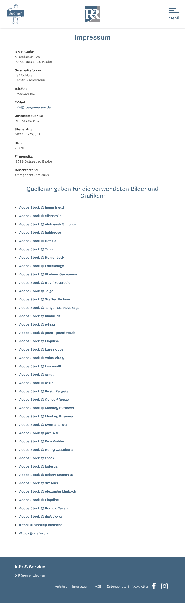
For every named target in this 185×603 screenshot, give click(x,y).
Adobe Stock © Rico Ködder (42, 441)
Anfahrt (61, 586)
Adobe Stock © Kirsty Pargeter (44, 391)
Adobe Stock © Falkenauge (41, 266)
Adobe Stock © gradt (36, 375)
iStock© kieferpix (33, 533)
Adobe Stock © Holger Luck (41, 258)
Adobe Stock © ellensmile (40, 216)
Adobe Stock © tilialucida (40, 316)
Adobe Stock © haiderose (40, 232)
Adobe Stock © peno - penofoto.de (47, 333)
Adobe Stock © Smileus (38, 483)
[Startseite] (92, 14)
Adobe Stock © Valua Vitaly (41, 358)
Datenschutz (116, 586)
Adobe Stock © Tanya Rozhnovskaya (49, 308)
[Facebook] (153, 586)
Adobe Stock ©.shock (36, 458)
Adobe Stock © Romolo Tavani (44, 508)
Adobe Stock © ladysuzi (38, 466)
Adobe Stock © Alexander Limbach (47, 491)
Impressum (81, 586)
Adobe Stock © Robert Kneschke (46, 475)
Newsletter (140, 586)
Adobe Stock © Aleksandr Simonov (47, 224)
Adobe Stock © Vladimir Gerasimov (48, 274)
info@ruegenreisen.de (33, 107)
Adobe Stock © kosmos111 (40, 366)
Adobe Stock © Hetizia (37, 241)
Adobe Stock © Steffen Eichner (44, 299)
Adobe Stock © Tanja (36, 249)
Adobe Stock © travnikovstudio (44, 283)
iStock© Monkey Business (40, 525)
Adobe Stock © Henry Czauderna (46, 450)
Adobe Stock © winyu (37, 324)
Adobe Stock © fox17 (36, 383)
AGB (98, 586)
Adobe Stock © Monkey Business (46, 408)
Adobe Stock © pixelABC (39, 433)
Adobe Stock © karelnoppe (41, 349)
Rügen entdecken (31, 575)
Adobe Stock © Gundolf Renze (44, 400)
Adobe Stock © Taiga (36, 291)
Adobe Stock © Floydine (39, 341)
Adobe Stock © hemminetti (41, 207)
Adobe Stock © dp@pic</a (40, 517)
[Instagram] (164, 586)
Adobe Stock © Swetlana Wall (44, 425)
